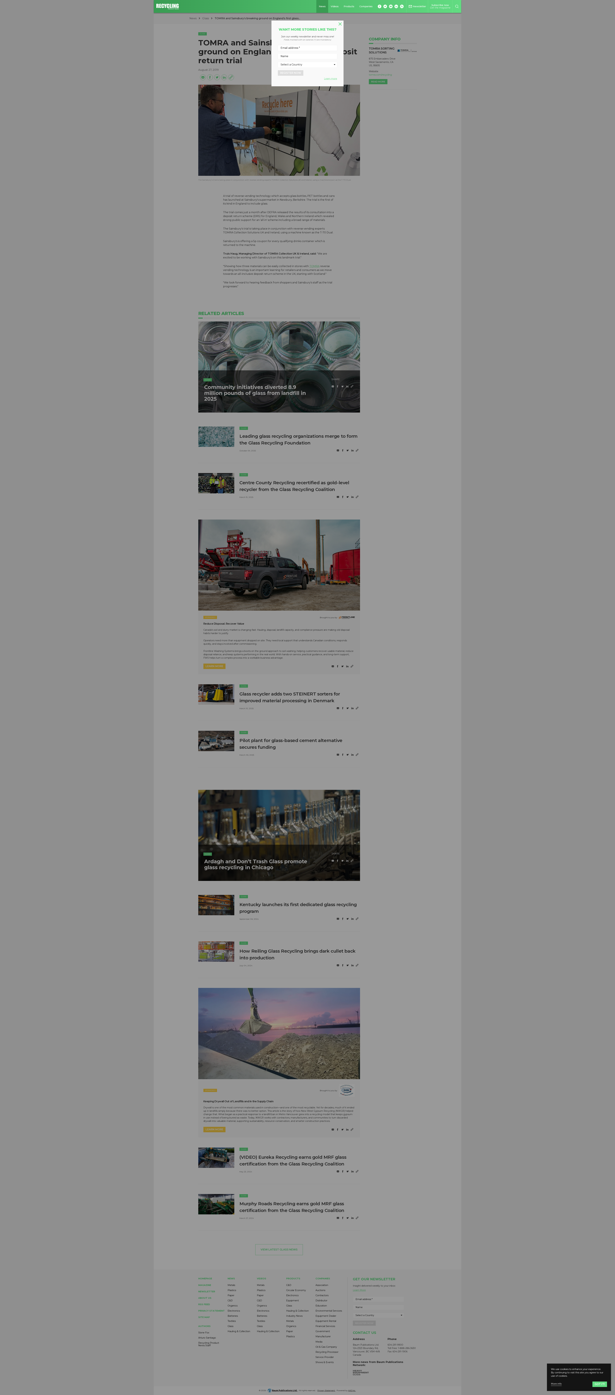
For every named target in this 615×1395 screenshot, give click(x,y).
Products (349, 6)
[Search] (456, 6)
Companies (366, 6)
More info (556, 1383)
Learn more (330, 78)
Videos (335, 6)
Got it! (600, 1384)
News (322, 6)
